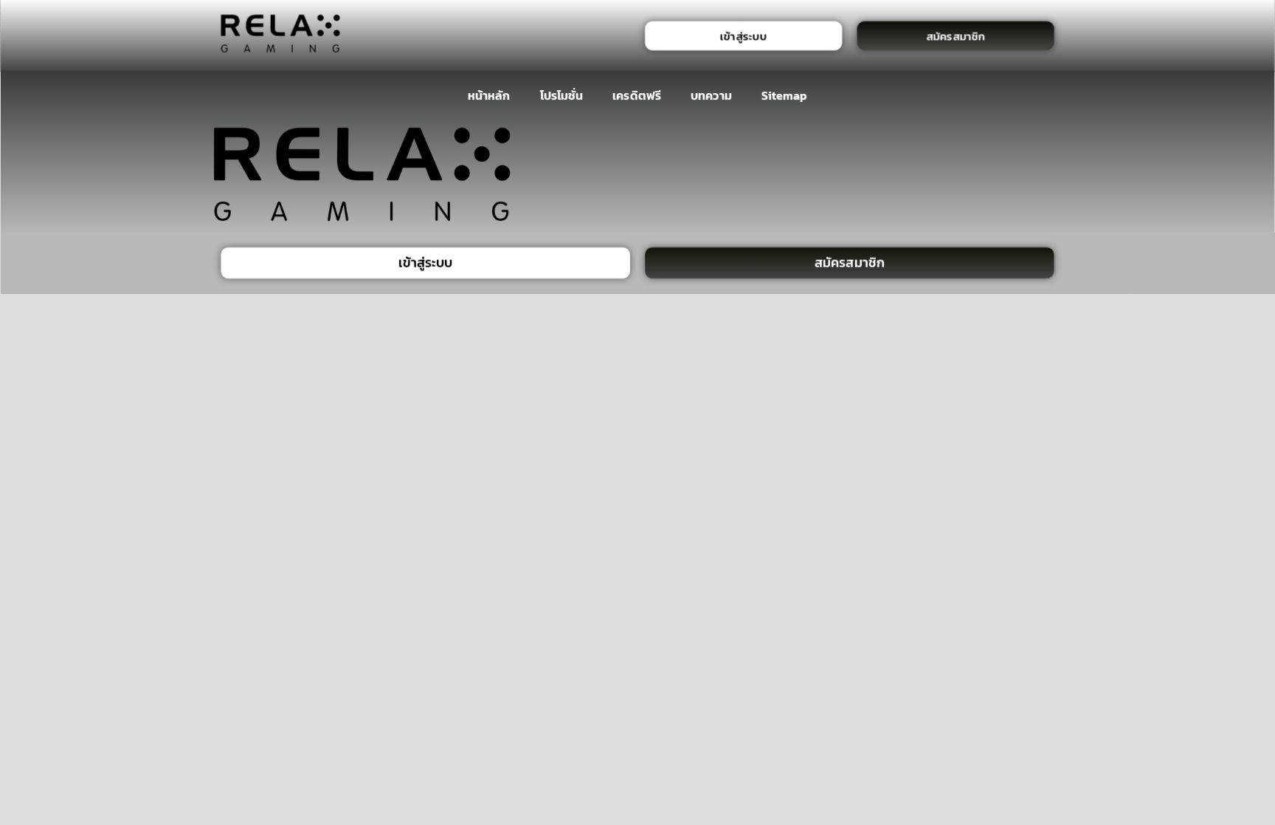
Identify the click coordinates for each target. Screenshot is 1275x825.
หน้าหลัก (489, 95)
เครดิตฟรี (636, 95)
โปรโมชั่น (560, 95)
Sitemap (784, 95)
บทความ (711, 95)
